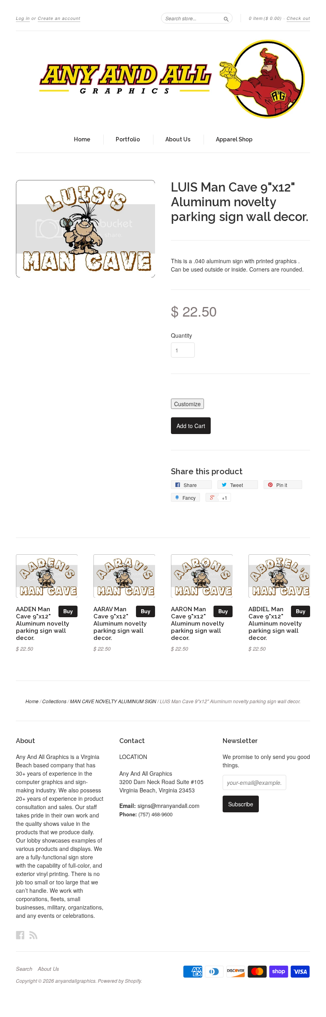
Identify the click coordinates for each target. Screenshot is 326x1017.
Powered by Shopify (119, 980)
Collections (54, 701)
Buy (68, 611)
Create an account (59, 18)
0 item (265, 18)
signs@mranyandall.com (169, 806)
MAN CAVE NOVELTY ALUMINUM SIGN (113, 701)
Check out (298, 18)
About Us (177, 139)
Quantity (181, 335)
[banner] (163, 79)
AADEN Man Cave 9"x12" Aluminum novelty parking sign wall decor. (42, 623)
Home (82, 139)
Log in (23, 18)
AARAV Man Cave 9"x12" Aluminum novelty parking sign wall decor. (120, 623)
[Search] (226, 18)
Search (24, 969)
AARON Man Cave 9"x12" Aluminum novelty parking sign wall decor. (197, 623)
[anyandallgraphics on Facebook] (20, 934)
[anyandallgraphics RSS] (33, 934)
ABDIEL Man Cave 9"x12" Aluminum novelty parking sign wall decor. (275, 623)
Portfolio (128, 139)
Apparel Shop (234, 139)
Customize (187, 404)
